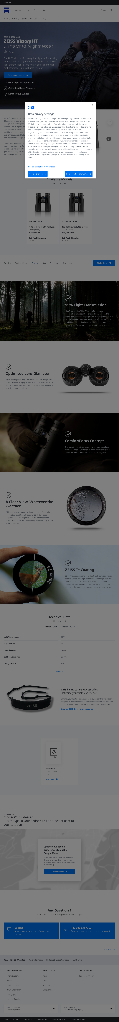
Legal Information (47, 167)
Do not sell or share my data (78, 174)
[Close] (92, 104)
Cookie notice (34, 167)
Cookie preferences (37, 174)
